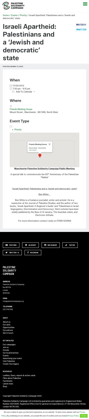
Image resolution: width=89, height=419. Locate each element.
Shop (5, 386)
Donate (6, 350)
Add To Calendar (23, 91)
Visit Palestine (9, 361)
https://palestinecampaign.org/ (13, 5)
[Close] (49, 144)
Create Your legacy (11, 364)
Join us (6, 347)
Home (6, 15)
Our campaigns (9, 344)
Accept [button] (83, 416)
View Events (33, 150)
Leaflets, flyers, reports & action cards (19, 375)
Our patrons (8, 330)
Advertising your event (12, 358)
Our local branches (11, 353)
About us (6, 322)
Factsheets (7, 381)
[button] (39, 156)
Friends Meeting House (21, 109)
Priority (23, 15)
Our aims (6, 325)
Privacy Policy (73, 416)
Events (14, 15)
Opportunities (8, 327)
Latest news (8, 384)
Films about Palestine (12, 378)
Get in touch (8, 333)
